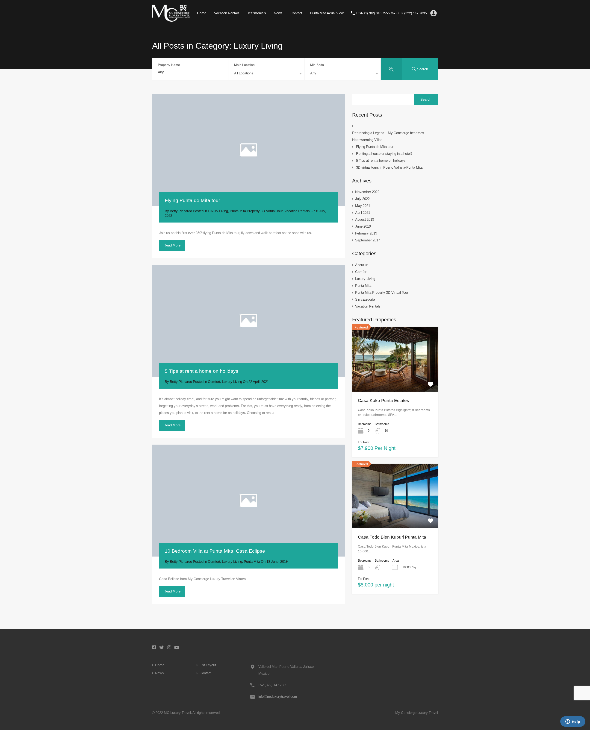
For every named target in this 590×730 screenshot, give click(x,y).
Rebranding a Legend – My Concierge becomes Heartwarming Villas (388, 136)
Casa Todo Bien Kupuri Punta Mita (392, 537)
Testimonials (256, 13)
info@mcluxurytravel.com (277, 696)
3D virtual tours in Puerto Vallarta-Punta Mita (389, 167)
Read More (172, 245)
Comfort (214, 382)
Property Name (169, 65)
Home (201, 13)
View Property (395, 379)
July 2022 (362, 199)
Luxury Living (218, 211)
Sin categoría (365, 299)
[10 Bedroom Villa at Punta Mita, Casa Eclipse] (248, 501)
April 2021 (362, 212)
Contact (296, 13)
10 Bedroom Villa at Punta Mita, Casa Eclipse (215, 551)
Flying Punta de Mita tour (192, 200)
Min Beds (317, 65)
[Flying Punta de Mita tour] (248, 150)
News (278, 13)
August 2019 (364, 219)
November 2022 (367, 192)
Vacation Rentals (226, 13)
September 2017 (367, 240)
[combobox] (266, 74)
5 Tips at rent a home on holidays (201, 371)
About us (362, 265)
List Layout (208, 665)
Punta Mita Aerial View (327, 13)
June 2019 (363, 226)
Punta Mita (252, 561)
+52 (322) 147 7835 (272, 685)
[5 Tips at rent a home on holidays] (248, 321)
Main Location (244, 65)
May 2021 (362, 206)
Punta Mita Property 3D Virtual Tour (256, 211)
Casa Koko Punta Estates (383, 400)
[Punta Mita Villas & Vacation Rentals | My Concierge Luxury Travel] (171, 19)
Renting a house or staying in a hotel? (384, 153)
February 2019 (366, 233)
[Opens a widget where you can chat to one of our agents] (572, 722)
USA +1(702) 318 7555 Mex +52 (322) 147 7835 (391, 13)
